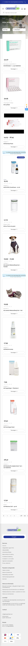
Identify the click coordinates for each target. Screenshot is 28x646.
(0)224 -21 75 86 (14, 612)
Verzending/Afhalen (6, 552)
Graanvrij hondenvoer (7, 572)
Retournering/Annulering (8, 554)
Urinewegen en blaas (8, 102)
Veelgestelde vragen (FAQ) (8, 547)
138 (21, 515)
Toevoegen (13, 146)
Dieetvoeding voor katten (7, 574)
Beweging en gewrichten (9, 64)
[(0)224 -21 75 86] (24, 2)
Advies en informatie (7, 583)
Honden (5, 141)
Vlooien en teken (6, 570)
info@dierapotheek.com (7, 614)
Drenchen (4, 579)
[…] (15, 64)
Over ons (4, 545)
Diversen (5, 308)
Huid (5, 504)
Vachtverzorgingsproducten (8, 576)
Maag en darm (7, 224)
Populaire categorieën (8, 567)
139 (25, 515)
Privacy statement (6, 563)
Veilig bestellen (5, 550)
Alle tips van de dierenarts (8, 594)
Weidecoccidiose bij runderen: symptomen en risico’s (13, 591)
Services (4, 543)
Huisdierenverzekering (7, 556)
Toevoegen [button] (13, 69)
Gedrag (5, 263)
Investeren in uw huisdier (8, 558)
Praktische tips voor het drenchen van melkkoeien (13, 589)
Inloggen (14, 537)
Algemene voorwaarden (7, 561)
